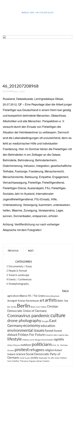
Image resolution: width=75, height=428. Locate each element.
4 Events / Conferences (19, 279)
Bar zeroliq (11, 307)
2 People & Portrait (16, 271)
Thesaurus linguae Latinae (31, 361)
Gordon (9, 91)
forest (49, 330)
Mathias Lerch (28, 340)
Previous (12, 251)
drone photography (24, 321)
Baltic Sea (62, 301)
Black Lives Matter (38, 307)
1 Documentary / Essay (19, 266)
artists (51, 300)
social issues (25, 358)
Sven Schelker (13, 361)
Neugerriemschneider (44, 340)
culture (57, 315)
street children (60, 358)
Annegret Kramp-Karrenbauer (23, 301)
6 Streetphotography (17, 284)
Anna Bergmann (52, 296)
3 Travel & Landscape (17, 275)
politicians (42, 344)
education (48, 326)
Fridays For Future (31, 334)
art (42, 300)
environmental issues (25, 330)
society (34, 358)
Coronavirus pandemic (28, 316)
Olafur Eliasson (13, 345)
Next (31, 251)
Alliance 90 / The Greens (32, 296)
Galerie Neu (63, 335)
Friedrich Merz (51, 335)
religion (49, 350)
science (20, 354)
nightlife (59, 339)
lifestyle (14, 339)
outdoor (26, 345)
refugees (36, 350)
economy (31, 326)
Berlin (23, 306)
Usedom (45, 361)
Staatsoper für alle (46, 358)
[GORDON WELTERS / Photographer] (37, 6)
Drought (45, 321)
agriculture (13, 296)
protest (22, 349)
